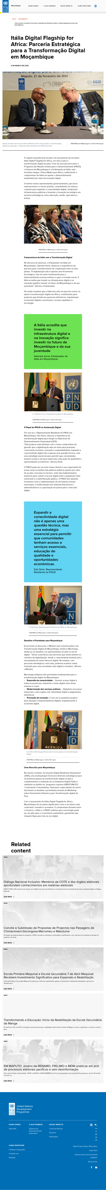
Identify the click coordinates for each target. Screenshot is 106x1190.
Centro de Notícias (56, 1129)
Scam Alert (93, 1150)
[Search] (96, 1132)
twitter (87, 1167)
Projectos (52, 1133)
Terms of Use (92, 1161)
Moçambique (16, 6)
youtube (96, 1167)
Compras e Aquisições (17, 1150)
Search (99, 6)
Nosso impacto (66, 6)
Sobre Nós (12, 1129)
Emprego (12, 1157)
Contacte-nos (14, 1153)
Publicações (53, 1137)
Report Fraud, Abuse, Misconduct (85, 1146)
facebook (92, 1167)
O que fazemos (49, 6)
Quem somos (33, 6)
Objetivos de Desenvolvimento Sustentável (35, 1131)
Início (14, 19)
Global (95, 6)
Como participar (84, 6)
